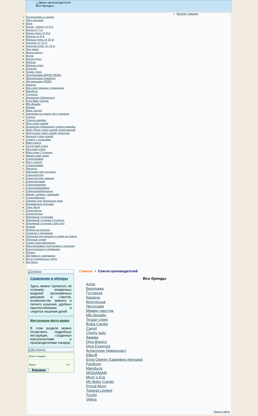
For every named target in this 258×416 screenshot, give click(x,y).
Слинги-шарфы (36, 120)
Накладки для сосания (41, 171)
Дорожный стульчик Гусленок (45, 220)
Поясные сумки (36, 239)
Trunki (91, 395)
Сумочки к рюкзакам (39, 233)
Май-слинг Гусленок (39, 152)
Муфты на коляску (38, 229)
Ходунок (31, 68)
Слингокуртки (35, 175)
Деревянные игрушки (40, 204)
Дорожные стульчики (39, 216)
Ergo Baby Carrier (37, 100)
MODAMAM (96, 373)
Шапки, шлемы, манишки (42, 194)
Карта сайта (222, 411)
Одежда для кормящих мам (44, 200)
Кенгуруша (96, 302)
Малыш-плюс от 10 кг (40, 39)
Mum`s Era (95, 377)
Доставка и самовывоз (40, 255)
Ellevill (91, 355)
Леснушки (95, 306)
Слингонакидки (36, 184)
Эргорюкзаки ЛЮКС (39, 81)
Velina (91, 399)
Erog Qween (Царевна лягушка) (114, 359)
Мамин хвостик (99, 311)
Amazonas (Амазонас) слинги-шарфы (51, 126)
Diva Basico (96, 342)
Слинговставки (35, 181)
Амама (30, 107)
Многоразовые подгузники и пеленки (50, 246)
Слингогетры (34, 213)
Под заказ (32, 49)
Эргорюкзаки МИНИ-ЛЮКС (43, 75)
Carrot (91, 328)
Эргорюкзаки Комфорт (41, 78)
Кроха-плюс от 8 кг (38, 33)
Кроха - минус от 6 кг (39, 26)
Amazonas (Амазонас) (40, 97)
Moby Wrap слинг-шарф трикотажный (50, 129)
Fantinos (93, 364)
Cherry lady (96, 333)
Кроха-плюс (34, 58)
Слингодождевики (37, 187)
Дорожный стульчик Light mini (45, 223)
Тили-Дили (33, 207)
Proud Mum (96, 386)
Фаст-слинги (34, 162)
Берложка (95, 288)
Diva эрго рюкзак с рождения (45, 87)
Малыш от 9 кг (35, 36)
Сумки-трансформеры (40, 242)
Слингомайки (34, 158)
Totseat (30, 226)
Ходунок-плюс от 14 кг (40, 46)
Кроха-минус (34, 52)
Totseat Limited (99, 390)
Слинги (30, 117)
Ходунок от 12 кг (36, 42)
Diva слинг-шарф (37, 123)
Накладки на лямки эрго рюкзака (47, 113)
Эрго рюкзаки (35, 20)
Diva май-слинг (36, 149)
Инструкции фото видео (50, 320)
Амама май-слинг (37, 155)
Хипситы (31, 168)
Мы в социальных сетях (41, 258)
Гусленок (32, 94)
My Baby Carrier (100, 382)
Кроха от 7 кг (34, 29)
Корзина (39, 370)
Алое (29, 23)
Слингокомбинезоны (39, 191)
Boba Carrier (34, 110)
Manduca (32, 91)
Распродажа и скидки (40, 17)
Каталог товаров (187, 13)
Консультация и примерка (43, 249)
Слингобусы (34, 210)
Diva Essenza (98, 346)
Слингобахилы (35, 197)
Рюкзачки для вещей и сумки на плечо (51, 236)
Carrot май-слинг (37, 146)
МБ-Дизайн (33, 104)
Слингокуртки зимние (40, 178)
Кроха (30, 55)
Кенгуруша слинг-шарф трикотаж (48, 133)
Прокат (30, 252)
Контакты (32, 262)
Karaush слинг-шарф (39, 136)
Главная (85, 271)
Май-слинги (33, 142)
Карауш (31, 84)
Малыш (31, 62)
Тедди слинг (34, 71)
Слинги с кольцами (38, 139)
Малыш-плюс (35, 65)
